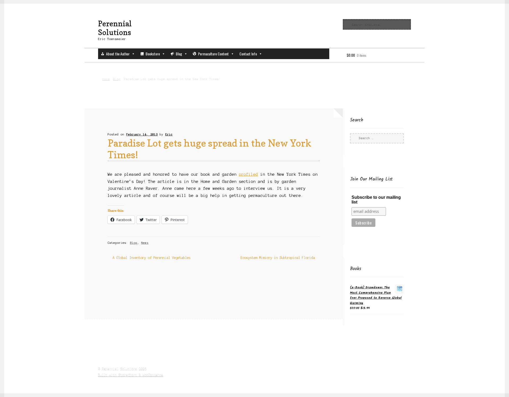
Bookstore (153, 53)
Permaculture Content (213, 53)
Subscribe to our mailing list (376, 199)
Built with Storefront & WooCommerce (130, 375)
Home (105, 78)
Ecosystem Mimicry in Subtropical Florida (278, 258)
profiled (248, 174)
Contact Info (248, 53)
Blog (179, 53)
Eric (169, 134)
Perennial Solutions (115, 28)
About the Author (118, 53)
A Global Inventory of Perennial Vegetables (151, 258)
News (144, 242)
